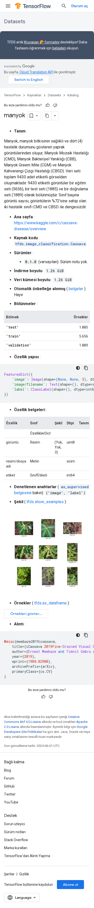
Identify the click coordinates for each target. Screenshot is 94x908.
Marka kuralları (15, 848)
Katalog (73, 95)
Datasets (14, 21)
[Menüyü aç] (8, 6)
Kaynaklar (34, 95)
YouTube (11, 802)
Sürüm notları (15, 832)
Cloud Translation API (36, 72)
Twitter (10, 794)
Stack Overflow (16, 840)
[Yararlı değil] (55, 105)
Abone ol (70, 884)
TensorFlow (12, 95)
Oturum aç (79, 6)
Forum (9, 778)
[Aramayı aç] (64, 6)
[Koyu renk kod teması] (78, 368)
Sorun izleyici (14, 824)
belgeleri (59, 48)
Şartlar (9, 874)
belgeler (76, 288)
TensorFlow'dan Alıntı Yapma (27, 856)
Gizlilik (24, 874)
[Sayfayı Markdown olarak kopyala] (47, 116)
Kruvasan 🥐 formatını (41, 42)
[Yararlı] (47, 105)
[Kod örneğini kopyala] (86, 368)
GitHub (9, 786)
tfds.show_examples (45, 501)
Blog (7, 770)
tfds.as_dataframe (50, 603)
